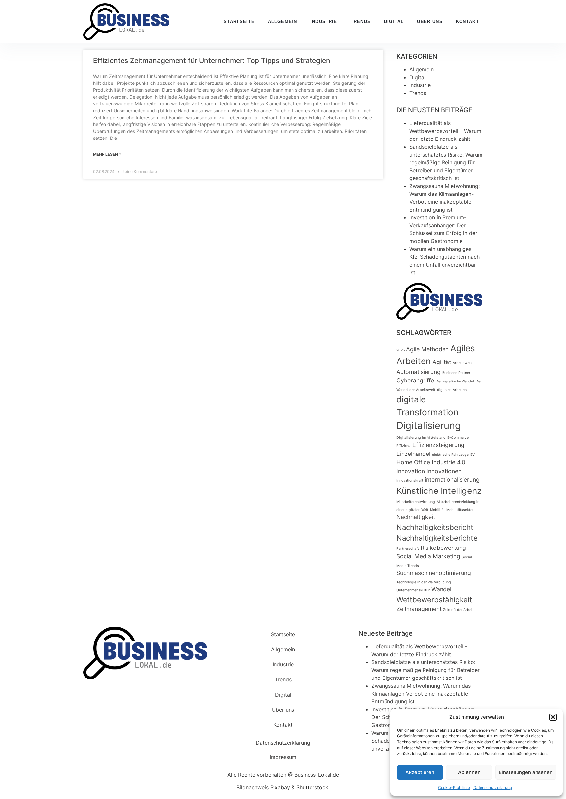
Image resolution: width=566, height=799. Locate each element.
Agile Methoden (427, 349)
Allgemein (282, 21)
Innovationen (444, 471)
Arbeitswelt (462, 363)
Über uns (429, 21)
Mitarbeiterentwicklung (415, 502)
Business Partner (456, 373)
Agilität (441, 362)
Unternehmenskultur (413, 590)
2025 (400, 350)
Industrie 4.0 (448, 462)
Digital (394, 21)
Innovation (410, 471)
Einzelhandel (413, 453)
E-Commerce (458, 438)
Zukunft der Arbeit (458, 610)
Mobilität (437, 510)
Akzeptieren (420, 772)
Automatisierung (418, 371)
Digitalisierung (428, 425)
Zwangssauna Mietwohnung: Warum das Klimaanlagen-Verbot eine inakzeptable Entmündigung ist (421, 693)
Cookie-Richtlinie (454, 787)
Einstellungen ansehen (526, 772)
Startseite (239, 21)
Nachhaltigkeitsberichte (437, 537)
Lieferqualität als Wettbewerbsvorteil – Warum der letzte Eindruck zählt (445, 131)
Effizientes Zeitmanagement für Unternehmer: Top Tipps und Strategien (211, 60)
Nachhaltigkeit (415, 516)
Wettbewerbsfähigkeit (434, 599)
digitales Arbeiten (452, 390)
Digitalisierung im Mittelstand (421, 438)
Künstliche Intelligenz (438, 491)
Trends (361, 21)
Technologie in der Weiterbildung (423, 582)
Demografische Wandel (455, 381)
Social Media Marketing (428, 556)
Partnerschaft (407, 549)
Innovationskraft (409, 480)
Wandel (441, 589)
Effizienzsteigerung (438, 444)
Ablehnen (469, 772)
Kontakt (467, 21)
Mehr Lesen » (107, 154)
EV (472, 455)
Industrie (324, 21)
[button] (553, 717)
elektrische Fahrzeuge (450, 455)
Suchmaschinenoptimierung (433, 572)
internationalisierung (452, 479)
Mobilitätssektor (460, 510)
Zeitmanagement (419, 608)
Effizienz (403, 446)
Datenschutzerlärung (492, 787)
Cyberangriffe (415, 380)
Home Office (413, 462)
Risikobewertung (443, 547)
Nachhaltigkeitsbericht (434, 527)
